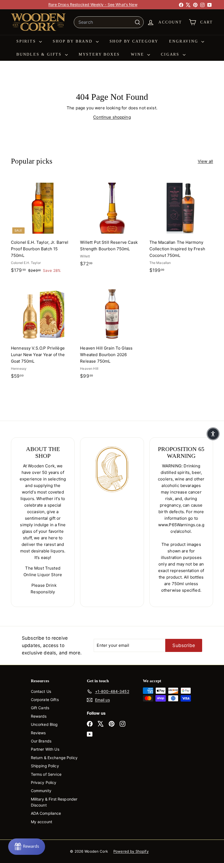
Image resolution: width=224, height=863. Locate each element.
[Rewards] (26, 846)
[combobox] (109, 22)
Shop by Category (134, 41)
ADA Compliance (46, 813)
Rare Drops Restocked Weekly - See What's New (92, 4)
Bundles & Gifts (40, 54)
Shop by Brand (73, 41)
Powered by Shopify (131, 851)
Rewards (39, 716)
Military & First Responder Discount (54, 802)
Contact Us (41, 691)
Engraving (184, 41)
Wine (138, 54)
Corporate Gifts (45, 699)
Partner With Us (45, 749)
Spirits (27, 41)
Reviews (38, 732)
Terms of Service (46, 774)
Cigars (171, 54)
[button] (213, 433)
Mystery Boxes (99, 54)
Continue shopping (112, 117)
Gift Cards (40, 707)
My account (41, 821)
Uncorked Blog (44, 724)
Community (41, 790)
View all (205, 161)
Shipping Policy (45, 765)
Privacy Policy (44, 782)
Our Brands (41, 741)
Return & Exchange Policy (54, 757)
